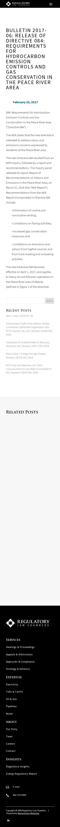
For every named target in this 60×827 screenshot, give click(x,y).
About (11, 722)
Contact (10, 750)
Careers (10, 743)
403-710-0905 (19, 794)
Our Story (11, 729)
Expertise (14, 677)
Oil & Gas (11, 699)
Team (9, 736)
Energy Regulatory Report (21, 773)
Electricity (12, 684)
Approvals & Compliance (20, 661)
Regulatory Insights (17, 766)
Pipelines (11, 706)
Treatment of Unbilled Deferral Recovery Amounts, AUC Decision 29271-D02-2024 (29, 572)
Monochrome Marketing (28, 813)
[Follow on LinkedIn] (8, 820)
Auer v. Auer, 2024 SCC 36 (19, 315)
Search (49, 300)
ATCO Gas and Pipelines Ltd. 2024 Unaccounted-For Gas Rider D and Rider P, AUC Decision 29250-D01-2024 (28, 369)
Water (9, 713)
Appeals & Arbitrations (19, 654)
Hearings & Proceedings (20, 647)
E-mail (16, 786)
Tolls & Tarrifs (14, 691)
